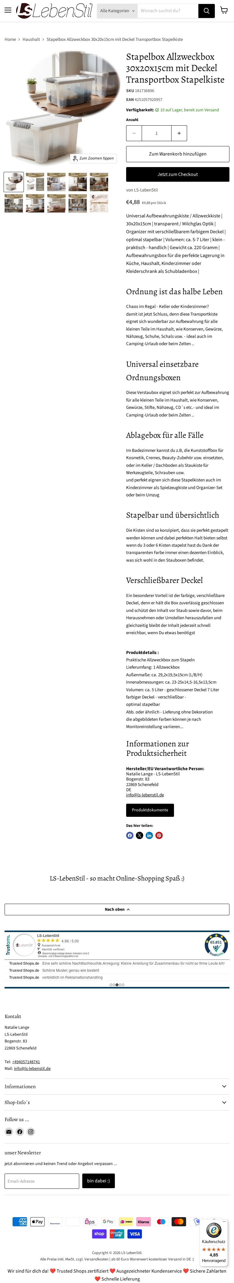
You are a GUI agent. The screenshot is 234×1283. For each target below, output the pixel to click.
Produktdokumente (150, 810)
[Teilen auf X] (139, 835)
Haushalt (31, 39)
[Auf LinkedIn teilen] (149, 835)
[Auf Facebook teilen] (129, 835)
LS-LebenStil (146, 190)
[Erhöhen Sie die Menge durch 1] (179, 133)
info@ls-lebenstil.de (145, 795)
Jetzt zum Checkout (178, 174)
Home (10, 39)
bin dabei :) (98, 1181)
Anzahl (132, 120)
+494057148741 (26, 1062)
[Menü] (224, 1223)
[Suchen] (206, 11)
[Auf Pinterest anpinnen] (159, 835)
